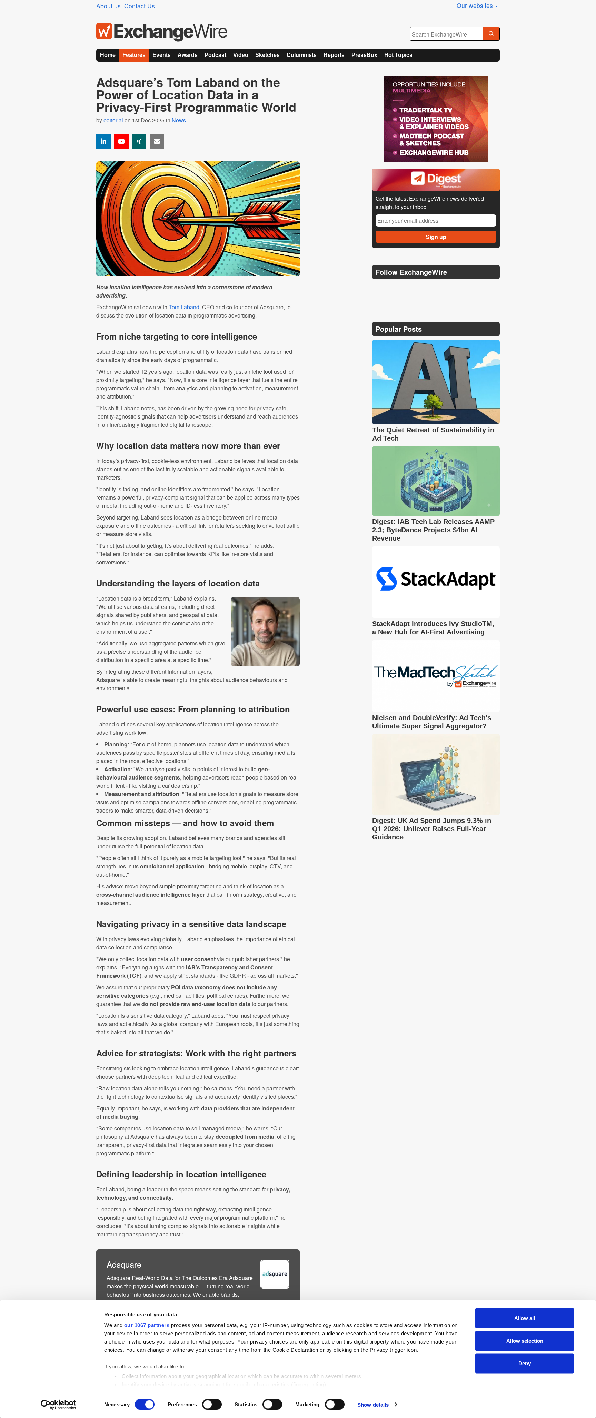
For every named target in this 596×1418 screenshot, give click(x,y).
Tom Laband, (185, 307)
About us (108, 5)
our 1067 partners (147, 1325)
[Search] (491, 34)
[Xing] (139, 141)
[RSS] (444, 289)
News (179, 120)
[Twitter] (395, 289)
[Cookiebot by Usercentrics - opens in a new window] (58, 1404)
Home (108, 55)
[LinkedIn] (428, 289)
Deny (524, 1363)
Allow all (524, 1318)
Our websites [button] (476, 5)
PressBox (364, 55)
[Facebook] (412, 289)
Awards (188, 55)
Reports (334, 55)
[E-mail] (157, 141)
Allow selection (524, 1341)
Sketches (267, 55)
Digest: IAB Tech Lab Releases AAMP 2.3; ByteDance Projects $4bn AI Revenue (433, 530)
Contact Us (139, 5)
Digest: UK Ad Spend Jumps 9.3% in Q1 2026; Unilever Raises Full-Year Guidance (431, 829)
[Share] (103, 141)
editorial (113, 120)
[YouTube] (121, 141)
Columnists (302, 55)
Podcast (215, 55)
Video (240, 55)
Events (161, 55)
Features (134, 55)
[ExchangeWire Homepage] (161, 32)
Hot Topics (398, 55)
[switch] (212, 1404)
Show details (373, 1404)
